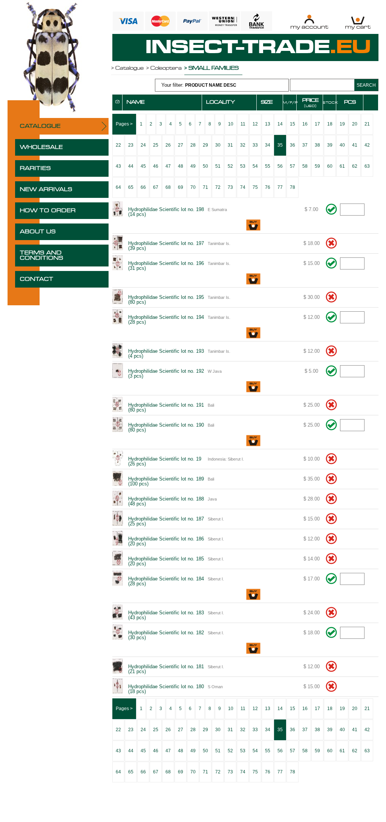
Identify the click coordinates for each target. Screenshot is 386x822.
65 (130, 187)
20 (354, 124)
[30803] (253, 649)
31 (230, 145)
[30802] (253, 387)
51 (218, 166)
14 (280, 124)
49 (193, 166)
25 (155, 145)
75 (255, 187)
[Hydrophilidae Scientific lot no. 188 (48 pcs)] (117, 499)
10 (230, 124)
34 (267, 145)
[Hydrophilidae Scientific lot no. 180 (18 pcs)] (117, 686)
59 (317, 166)
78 (292, 187)
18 (329, 124)
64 (118, 187)
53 (242, 166)
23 (130, 145)
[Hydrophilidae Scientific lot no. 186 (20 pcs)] (117, 539)
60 (329, 166)
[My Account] (309, 22)
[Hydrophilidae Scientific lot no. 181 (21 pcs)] (117, 666)
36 (292, 145)
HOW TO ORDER (48, 210)
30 (218, 145)
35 (280, 145)
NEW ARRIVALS (46, 189)
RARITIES (35, 168)
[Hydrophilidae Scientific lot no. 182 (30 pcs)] (117, 633)
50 (205, 166)
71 (205, 187)
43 (118, 166)
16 (305, 124)
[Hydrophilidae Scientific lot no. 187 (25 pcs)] (117, 519)
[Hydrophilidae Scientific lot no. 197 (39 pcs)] (117, 243)
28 (193, 145)
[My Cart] (357, 22)
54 (255, 166)
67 (155, 187)
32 (242, 145)
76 (267, 187)
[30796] (253, 333)
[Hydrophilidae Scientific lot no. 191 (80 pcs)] (117, 405)
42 (367, 145)
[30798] (253, 595)
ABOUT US (38, 231)
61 (342, 166)
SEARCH (366, 85)
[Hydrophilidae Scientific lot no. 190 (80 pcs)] (117, 425)
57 (292, 166)
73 (230, 187)
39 (329, 145)
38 (317, 145)
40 (342, 145)
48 (180, 166)
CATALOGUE (40, 126)
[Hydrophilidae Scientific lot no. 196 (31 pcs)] (117, 263)
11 (242, 124)
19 (342, 124)
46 (155, 166)
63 (367, 166)
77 (280, 187)
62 (354, 166)
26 (168, 145)
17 (317, 124)
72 (218, 187)
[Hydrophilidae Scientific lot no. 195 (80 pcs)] (117, 297)
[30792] (253, 279)
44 (130, 166)
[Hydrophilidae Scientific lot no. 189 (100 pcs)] (117, 479)
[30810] (253, 225)
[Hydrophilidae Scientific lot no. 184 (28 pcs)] (117, 579)
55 (267, 166)
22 (118, 145)
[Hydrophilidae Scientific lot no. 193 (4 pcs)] (117, 351)
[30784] (253, 441)
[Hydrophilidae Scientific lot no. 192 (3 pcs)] (117, 371)
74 (242, 187)
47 (168, 166)
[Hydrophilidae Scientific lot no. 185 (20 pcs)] (117, 559)
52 (230, 166)
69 (180, 187)
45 (143, 166)
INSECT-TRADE (258, 47)
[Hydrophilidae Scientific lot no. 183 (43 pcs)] (117, 613)
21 (367, 124)
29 (205, 145)
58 (305, 166)
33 (255, 145)
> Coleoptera (164, 68)
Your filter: (198, 85)
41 (354, 145)
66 (143, 187)
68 (168, 187)
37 (305, 145)
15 (292, 124)
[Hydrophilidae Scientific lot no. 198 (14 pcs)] (117, 209)
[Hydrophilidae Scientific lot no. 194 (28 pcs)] (117, 317)
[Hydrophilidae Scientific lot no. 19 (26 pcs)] (117, 459)
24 (143, 145)
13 (267, 124)
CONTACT (37, 279)
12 (255, 124)
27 (180, 145)
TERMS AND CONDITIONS (41, 255)
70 (193, 187)
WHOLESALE (41, 147)
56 (280, 166)
